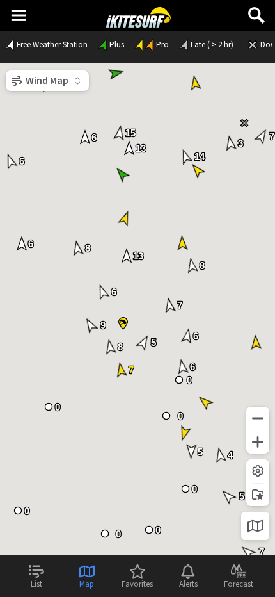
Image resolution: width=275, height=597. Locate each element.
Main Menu (18, 15)
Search (256, 10)
